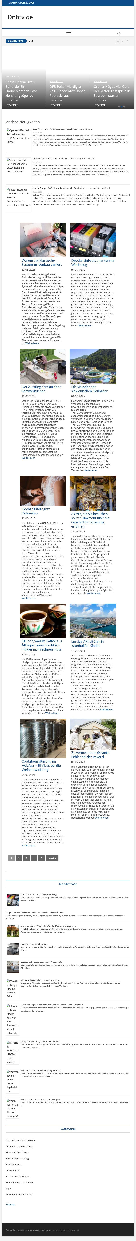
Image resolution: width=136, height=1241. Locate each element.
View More (8, 105)
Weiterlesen (94, 145)
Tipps (9, 1188)
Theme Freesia (34, 1230)
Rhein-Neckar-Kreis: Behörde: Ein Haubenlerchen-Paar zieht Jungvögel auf (17, 89)
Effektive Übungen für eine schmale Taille (40, 979)
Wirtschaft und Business (19, 1194)
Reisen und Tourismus (18, 1176)
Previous (123, 41)
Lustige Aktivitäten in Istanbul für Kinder (87, 643)
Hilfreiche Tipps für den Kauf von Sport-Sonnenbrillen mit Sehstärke (52, 1004)
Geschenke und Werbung (19, 1146)
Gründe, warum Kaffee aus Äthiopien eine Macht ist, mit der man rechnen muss (42, 645)
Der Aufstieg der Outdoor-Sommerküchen (42, 389)
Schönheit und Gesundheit (20, 1182)
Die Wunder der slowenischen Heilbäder (89, 389)
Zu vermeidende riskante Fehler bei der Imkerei (90, 754)
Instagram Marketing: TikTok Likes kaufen (40, 1041)
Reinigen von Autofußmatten (34, 943)
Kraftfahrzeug (13, 1164)
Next (128, 41)
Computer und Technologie (20, 1140)
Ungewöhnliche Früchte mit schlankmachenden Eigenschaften (34, 912)
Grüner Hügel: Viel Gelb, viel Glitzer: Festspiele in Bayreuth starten (108, 91)
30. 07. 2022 (53, 100)
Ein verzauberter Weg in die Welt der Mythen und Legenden (48, 925)
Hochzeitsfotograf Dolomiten (36, 511)
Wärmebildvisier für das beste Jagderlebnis (41, 1070)
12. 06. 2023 (9, 100)
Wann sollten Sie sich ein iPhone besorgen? (41, 1099)
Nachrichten (9, 77)
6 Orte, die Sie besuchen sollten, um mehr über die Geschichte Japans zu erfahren (90, 520)
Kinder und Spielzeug (17, 1158)
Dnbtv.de (20, 17)
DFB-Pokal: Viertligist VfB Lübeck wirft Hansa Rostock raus (61, 41)
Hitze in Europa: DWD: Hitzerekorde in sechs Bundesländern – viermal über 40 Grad (71, 188)
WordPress (47, 1230)
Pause (118, 41)
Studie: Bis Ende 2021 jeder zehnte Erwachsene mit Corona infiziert (64, 158)
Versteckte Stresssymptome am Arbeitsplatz (41, 961)
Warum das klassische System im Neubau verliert (42, 262)
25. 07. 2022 (96, 100)
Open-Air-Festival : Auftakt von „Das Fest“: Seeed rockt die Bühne (62, 128)
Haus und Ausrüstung (17, 1152)
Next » (52, 858)
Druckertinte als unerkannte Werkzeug (39, 894)
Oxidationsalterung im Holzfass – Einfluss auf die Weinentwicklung (41, 765)
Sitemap (10, 1204)
